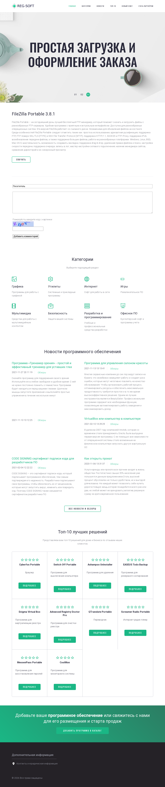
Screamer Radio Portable (135, 611)
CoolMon (65, 662)
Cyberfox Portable (29, 564)
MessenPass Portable (29, 662)
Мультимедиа (21, 313)
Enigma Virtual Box (29, 611)
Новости (100, 6)
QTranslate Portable (100, 611)
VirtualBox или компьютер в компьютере (112, 418)
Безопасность (57, 313)
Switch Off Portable (65, 564)
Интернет (91, 286)
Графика (17, 286)
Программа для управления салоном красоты (116, 363)
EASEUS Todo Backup (135, 564)
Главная (72, 6)
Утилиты (54, 286)
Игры (124, 286)
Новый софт (127, 6)
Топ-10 (113, 6)
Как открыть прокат (98, 458)
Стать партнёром (146, 6)
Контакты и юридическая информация (37, 763)
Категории (86, 6)
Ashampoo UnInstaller (100, 564)
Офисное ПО (129, 313)
